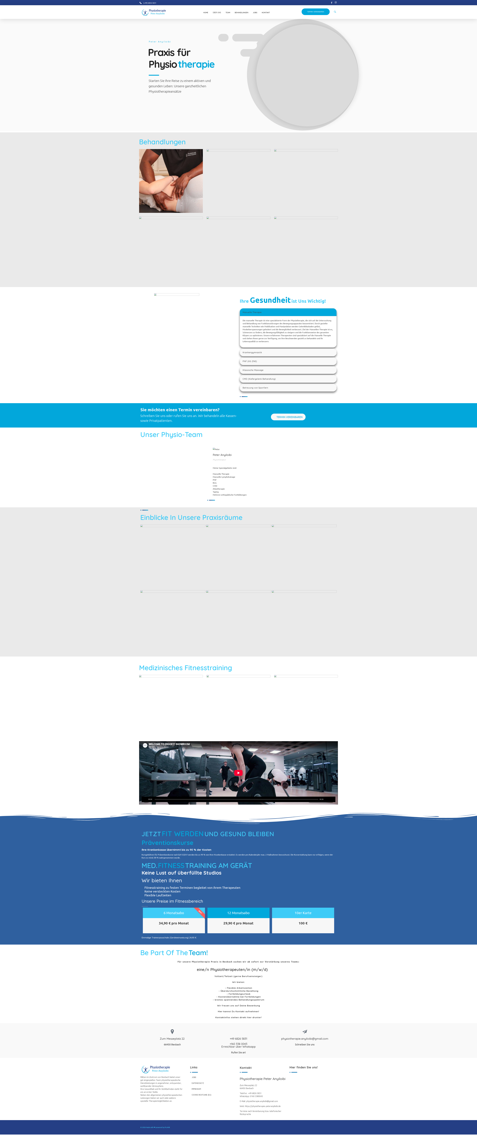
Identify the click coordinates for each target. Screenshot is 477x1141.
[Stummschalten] (326, 799)
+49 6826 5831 (238, 1038)
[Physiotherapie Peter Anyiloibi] (156, 12)
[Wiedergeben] (145, 799)
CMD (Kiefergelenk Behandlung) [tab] (259, 379)
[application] (238, 773)
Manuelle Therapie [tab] (252, 312)
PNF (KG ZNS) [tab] (250, 361)
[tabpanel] (288, 331)
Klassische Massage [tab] (253, 370)
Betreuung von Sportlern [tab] (255, 388)
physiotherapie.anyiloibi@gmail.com (304, 1038)
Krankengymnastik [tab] (252, 352)
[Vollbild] (331, 799)
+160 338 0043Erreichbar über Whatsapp (238, 1045)
